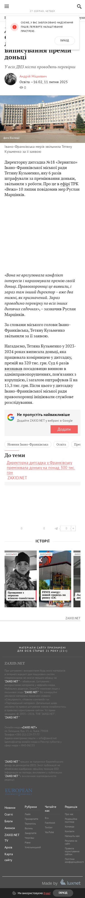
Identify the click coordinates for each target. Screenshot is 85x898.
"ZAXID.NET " (12, 681)
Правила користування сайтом (72, 851)
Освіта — (26, 82)
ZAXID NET (42, 5)
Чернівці (29, 837)
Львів (27, 814)
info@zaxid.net (48, 738)
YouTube (49, 832)
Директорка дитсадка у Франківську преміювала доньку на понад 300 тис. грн (41, 467)
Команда (69, 826)
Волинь (29, 828)
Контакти (69, 831)
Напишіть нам (72, 836)
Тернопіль (30, 823)
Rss (47, 818)
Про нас (69, 814)
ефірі (65, 183)
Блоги (9, 821)
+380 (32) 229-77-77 (27, 734)
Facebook (50, 822)
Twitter (49, 827)
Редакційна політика (71, 820)
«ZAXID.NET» (29, 727)
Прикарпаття (31, 818)
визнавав (13, 368)
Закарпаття (30, 833)
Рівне (28, 842)
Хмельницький (33, 847)
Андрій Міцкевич (33, 76)
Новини (10, 808)
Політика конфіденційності (74, 860)
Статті (9, 814)
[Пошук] (78, 6)
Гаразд (64, 41)
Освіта (61, 444)
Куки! (47, 893)
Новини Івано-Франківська (27, 444)
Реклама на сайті (71, 842)
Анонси (10, 828)
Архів (8, 847)
